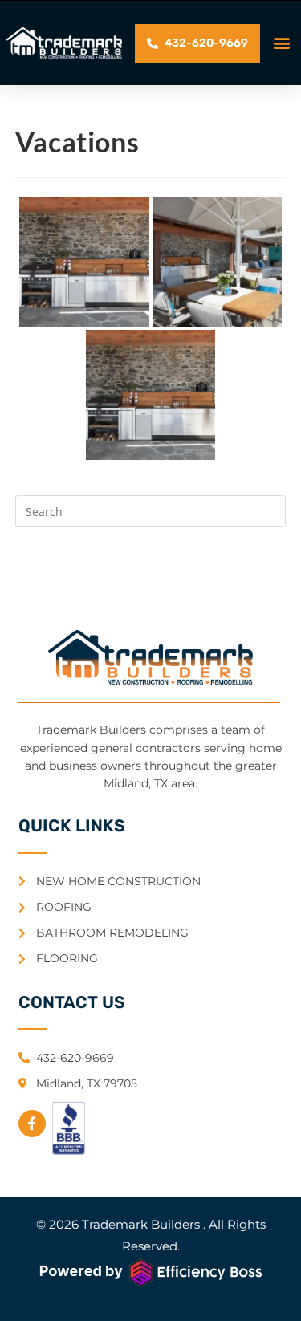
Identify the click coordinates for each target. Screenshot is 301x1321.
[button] (282, 43)
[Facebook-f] (32, 1123)
